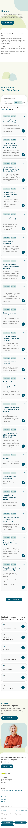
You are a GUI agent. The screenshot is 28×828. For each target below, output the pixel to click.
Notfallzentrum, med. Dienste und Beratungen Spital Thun (11, 338)
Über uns (3, 799)
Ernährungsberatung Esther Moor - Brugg (9, 121)
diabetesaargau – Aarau (10, 290)
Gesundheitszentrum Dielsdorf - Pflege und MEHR (10, 543)
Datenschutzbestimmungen (21, 810)
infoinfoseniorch (18, 790)
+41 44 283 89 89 (8, 790)
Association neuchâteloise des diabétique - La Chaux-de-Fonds (11, 519)
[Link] (23, 626)
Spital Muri (6, 458)
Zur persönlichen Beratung (9, 718)
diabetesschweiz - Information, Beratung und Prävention (10, 194)
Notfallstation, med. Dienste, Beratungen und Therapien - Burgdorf (11, 169)
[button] (3, 810)
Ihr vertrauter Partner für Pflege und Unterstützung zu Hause (11, 410)
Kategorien (4, 797)
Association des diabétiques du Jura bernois (9, 497)
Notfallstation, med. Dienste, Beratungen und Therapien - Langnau (11, 145)
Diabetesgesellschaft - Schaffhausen (10, 478)
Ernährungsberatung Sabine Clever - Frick (9, 219)
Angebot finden (8, 22)
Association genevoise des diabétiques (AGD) (11, 569)
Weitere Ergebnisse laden (14, 599)
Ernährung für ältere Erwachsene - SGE (9, 363)
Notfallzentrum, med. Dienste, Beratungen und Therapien (11, 267)
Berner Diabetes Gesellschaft (8, 242)
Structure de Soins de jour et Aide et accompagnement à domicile (11, 385)
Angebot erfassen (7, 766)
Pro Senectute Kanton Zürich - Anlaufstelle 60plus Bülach (10, 435)
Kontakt (3, 801)
